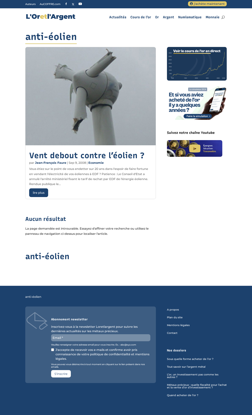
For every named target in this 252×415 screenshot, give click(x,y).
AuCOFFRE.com (50, 4)
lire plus (38, 192)
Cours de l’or (140, 17)
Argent (168, 17)
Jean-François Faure (50, 163)
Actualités (117, 17)
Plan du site (175, 317)
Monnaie (213, 17)
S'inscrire (61, 374)
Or (157, 17)
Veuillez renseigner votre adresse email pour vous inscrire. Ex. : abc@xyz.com (93, 344)
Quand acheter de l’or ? (182, 395)
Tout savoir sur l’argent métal (186, 366)
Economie (96, 163)
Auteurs (30, 4)
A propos (173, 309)
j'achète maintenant (209, 4)
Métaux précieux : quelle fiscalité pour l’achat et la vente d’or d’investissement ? (197, 386)
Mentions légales (178, 325)
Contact (172, 333)
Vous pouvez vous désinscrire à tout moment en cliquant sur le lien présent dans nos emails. (98, 365)
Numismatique (190, 17)
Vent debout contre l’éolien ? (87, 155)
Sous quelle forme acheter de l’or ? (190, 359)
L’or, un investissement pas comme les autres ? (192, 376)
